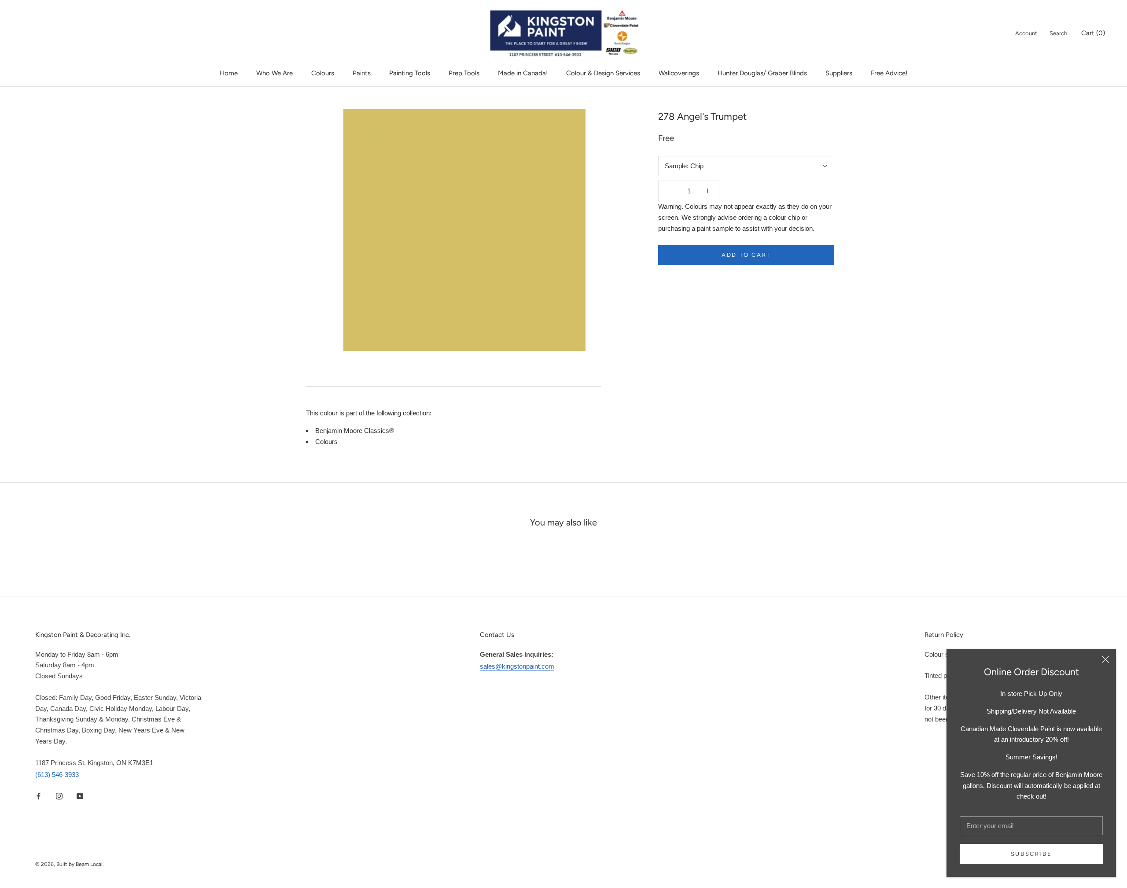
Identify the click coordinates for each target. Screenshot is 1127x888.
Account (1026, 33)
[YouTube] (80, 795)
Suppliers (838, 73)
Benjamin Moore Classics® (354, 430)
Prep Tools (464, 73)
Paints (362, 73)
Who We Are (274, 73)
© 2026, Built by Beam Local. (69, 864)
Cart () (1093, 33)
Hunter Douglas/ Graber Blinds (762, 73)
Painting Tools (409, 73)
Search (1058, 33)
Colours (322, 73)
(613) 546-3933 (57, 774)
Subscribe (1031, 854)
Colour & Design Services (603, 73)
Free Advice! (889, 73)
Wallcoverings (679, 73)
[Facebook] (38, 795)
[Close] (1105, 659)
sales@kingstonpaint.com (517, 666)
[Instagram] (59, 795)
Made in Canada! (523, 73)
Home (229, 73)
